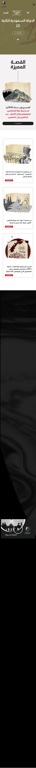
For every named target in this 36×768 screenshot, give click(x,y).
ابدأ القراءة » (9, 180)
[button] (18, 529)
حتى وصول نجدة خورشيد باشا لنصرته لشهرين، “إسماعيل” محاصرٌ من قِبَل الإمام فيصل (18, 174)
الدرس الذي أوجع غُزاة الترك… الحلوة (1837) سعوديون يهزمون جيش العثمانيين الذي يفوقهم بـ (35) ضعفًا (19, 269)
